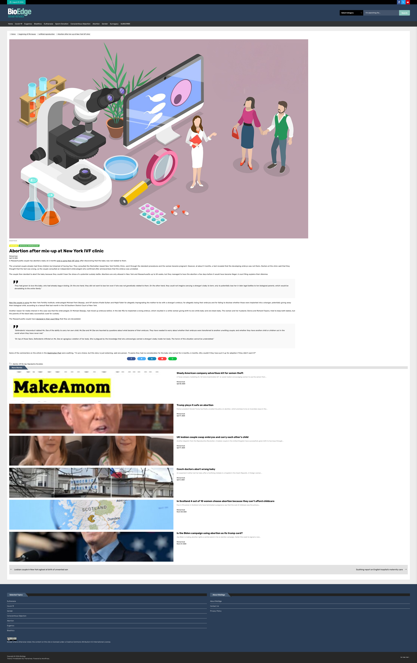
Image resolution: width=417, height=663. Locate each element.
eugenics (28, 24)
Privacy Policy (216, 611)
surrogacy (114, 24)
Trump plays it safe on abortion (195, 405)
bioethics (38, 24)
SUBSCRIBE (125, 24)
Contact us (214, 606)
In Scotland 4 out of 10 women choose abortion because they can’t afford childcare (225, 501)
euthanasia (48, 24)
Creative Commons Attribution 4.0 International (85, 642)
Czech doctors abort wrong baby (196, 469)
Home (10, 24)
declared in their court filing (47, 319)
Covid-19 (18, 24)
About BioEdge (216, 601)
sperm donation (61, 24)
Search (404, 13)
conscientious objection (80, 24)
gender (105, 24)
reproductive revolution (35, 364)
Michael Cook (13, 256)
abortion (96, 24)
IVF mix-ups (23, 364)
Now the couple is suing (19, 303)
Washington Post (54, 353)
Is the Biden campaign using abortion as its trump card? (210, 533)
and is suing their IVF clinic (68, 261)
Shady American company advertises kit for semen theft (210, 373)
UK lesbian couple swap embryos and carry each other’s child (213, 437)
